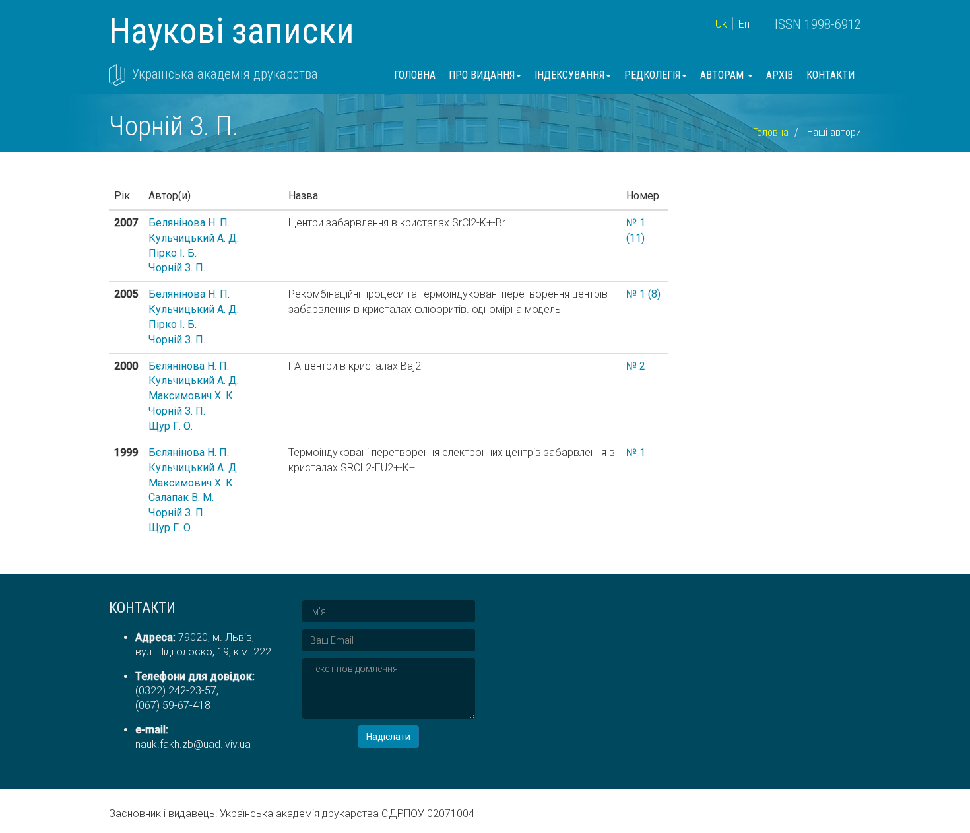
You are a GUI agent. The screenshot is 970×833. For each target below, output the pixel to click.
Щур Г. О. (170, 426)
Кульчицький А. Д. (193, 238)
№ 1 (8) (643, 294)
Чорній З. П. (176, 267)
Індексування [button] (569, 75)
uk (721, 24)
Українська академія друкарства (225, 74)
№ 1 (635, 452)
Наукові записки (231, 30)
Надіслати (388, 736)
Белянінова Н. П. (189, 223)
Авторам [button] (723, 75)
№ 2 (635, 366)
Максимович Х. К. (191, 395)
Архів (779, 75)
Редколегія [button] (652, 75)
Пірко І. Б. (172, 253)
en (744, 24)
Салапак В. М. (181, 497)
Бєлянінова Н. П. (188, 366)
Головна (415, 75)
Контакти (830, 75)
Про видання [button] (482, 75)
